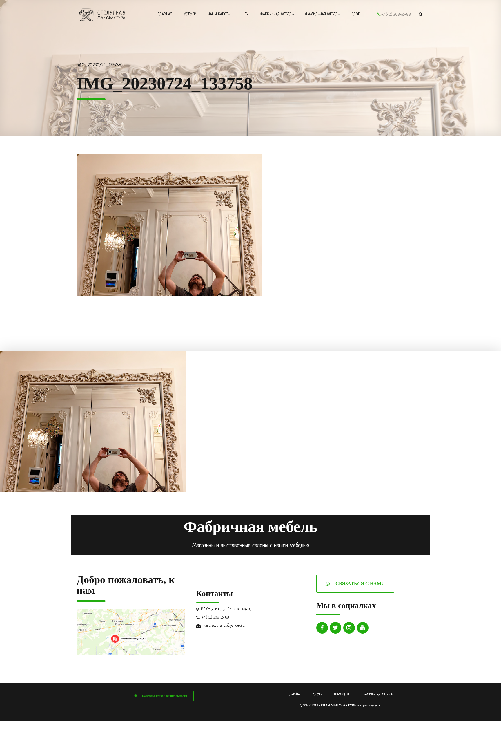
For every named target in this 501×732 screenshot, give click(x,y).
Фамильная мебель (322, 14)
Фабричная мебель (277, 14)
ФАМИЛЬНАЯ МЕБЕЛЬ (377, 695)
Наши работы (219, 14)
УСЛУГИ (317, 695)
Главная (165, 14)
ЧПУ (245, 14)
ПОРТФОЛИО (342, 695)
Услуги (190, 14)
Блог (355, 14)
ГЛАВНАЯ (294, 695)
